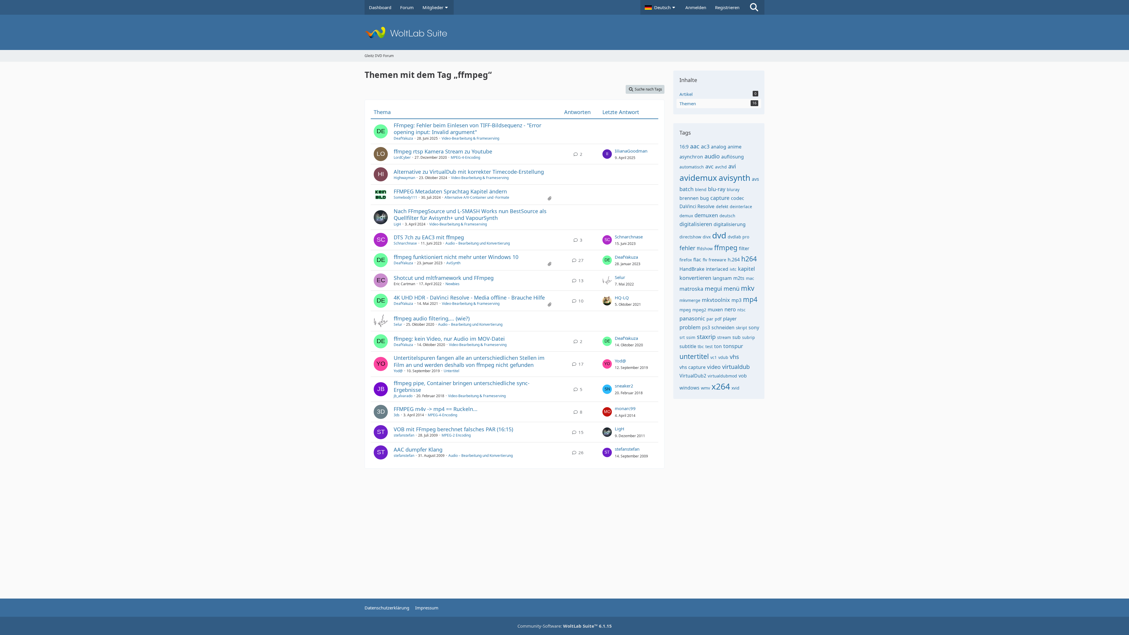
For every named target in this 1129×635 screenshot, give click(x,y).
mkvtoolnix (716, 299)
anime (734, 146)
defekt (722, 206)
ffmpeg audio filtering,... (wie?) (432, 318)
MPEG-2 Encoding (456, 435)
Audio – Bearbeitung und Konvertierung (477, 243)
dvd (719, 235)
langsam (722, 278)
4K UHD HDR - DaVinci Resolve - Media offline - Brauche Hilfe (469, 297)
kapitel (746, 268)
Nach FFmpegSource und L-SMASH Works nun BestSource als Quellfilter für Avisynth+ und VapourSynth (470, 214)
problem (690, 327)
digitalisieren (695, 224)
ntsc (741, 310)
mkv (747, 288)
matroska (691, 288)
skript (741, 327)
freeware (717, 260)
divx (707, 237)
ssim (690, 337)
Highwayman (404, 177)
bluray (733, 189)
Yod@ (398, 370)
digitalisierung (730, 224)
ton (718, 346)
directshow (690, 237)
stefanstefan (404, 435)
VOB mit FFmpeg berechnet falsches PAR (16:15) (453, 429)
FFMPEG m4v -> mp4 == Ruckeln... (435, 408)
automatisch (691, 167)
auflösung (732, 156)
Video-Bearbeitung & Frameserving (470, 138)
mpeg (685, 310)
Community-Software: (564, 626)
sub (736, 337)
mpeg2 (699, 310)
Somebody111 (405, 197)
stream (724, 337)
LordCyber (402, 157)
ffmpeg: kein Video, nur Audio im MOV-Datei (449, 338)
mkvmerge (689, 300)
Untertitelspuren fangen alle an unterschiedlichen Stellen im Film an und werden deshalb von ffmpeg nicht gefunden (469, 361)
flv (705, 260)
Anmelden (695, 7)
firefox (685, 260)
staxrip (706, 337)
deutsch (727, 215)
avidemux (698, 177)
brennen (689, 198)
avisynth (734, 177)
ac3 (705, 146)
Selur (620, 277)
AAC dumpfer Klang (418, 449)
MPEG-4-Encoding (465, 157)
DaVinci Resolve (696, 206)
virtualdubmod (722, 376)
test (709, 346)
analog (718, 146)
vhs (734, 357)
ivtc (733, 269)
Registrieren (727, 7)
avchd (721, 167)
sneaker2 (624, 386)
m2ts (738, 278)
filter (744, 248)
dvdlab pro (738, 237)
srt (682, 337)
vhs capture (692, 367)
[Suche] (754, 7)
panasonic (692, 318)
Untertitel (451, 370)
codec (737, 198)
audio (712, 156)
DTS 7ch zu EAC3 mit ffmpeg (429, 237)
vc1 (713, 357)
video (714, 366)
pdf (718, 319)
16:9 (684, 146)
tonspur (733, 346)
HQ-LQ (622, 297)
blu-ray (716, 189)
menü (731, 289)
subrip (748, 337)
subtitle (687, 346)
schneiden (723, 327)
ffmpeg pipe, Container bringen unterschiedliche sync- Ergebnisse (462, 386)
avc (709, 166)
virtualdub (736, 367)
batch (686, 189)
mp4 (750, 299)
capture (719, 197)
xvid (735, 388)
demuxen (706, 215)
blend (701, 189)
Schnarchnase (405, 243)
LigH (397, 224)
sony (754, 327)
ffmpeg (725, 247)
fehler (687, 248)
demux (686, 215)
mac (750, 278)
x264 (721, 386)
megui (713, 289)
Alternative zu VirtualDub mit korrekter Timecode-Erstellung (469, 171)
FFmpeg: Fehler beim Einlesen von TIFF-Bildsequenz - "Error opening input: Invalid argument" (467, 129)
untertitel (694, 356)
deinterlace (741, 206)
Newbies (452, 283)
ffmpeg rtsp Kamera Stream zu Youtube (443, 151)
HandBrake (691, 269)
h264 (749, 258)
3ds (397, 414)
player (730, 318)
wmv (705, 388)
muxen (715, 309)
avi (732, 166)
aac (694, 146)
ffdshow (705, 248)
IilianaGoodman (631, 151)
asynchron (691, 156)
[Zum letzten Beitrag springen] (607, 154)
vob (743, 375)
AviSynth (453, 262)
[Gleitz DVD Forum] (564, 32)
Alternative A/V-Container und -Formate (477, 197)
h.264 (734, 259)
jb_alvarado (403, 395)
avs (755, 179)
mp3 (736, 300)
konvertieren (695, 277)
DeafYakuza (403, 138)
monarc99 (625, 408)
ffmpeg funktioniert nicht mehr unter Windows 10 (456, 256)
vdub (723, 357)
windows (689, 388)
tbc (701, 346)
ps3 (706, 327)
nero (730, 309)
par (710, 319)
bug (704, 198)
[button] (660, 7)
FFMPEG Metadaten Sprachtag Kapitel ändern (450, 191)
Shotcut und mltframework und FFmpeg (444, 277)
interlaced (717, 269)
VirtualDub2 (692, 375)
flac (697, 259)
